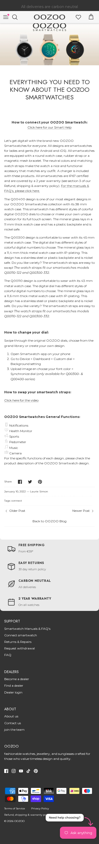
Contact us (12, 723)
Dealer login (13, 692)
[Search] (17, 17)
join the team (14, 730)
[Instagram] (14, 771)
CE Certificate (66, 814)
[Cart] (91, 17)
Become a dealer (16, 679)
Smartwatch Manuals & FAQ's (27, 629)
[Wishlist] (78, 17)
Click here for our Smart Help (49, 127)
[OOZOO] (49, 17)
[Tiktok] (28, 771)
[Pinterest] (36, 771)
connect (16, 500)
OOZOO (19, 821)
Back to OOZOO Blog (49, 521)
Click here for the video (21, 400)
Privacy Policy (40, 808)
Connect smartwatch (20, 635)
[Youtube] (21, 771)
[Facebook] (6, 771)
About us (11, 716)
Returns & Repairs (17, 642)
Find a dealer (13, 685)
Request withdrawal (19, 648)
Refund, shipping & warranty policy (27, 814)
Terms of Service (14, 808)
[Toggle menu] (6, 17)
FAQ (7, 655)
